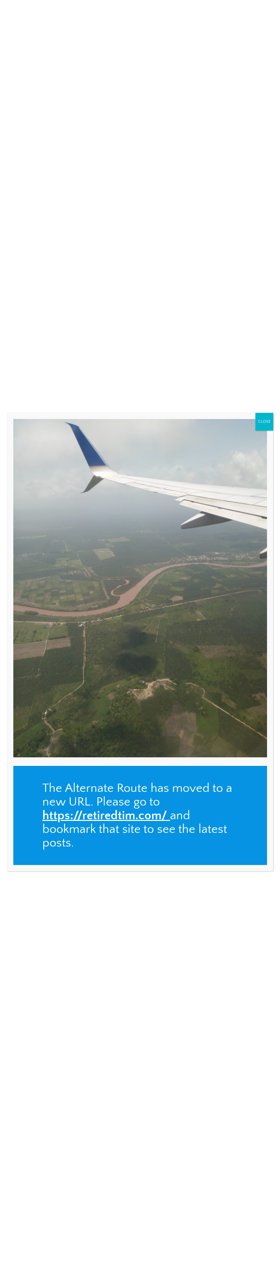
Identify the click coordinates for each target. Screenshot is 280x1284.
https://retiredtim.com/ (104, 815)
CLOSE (264, 421)
